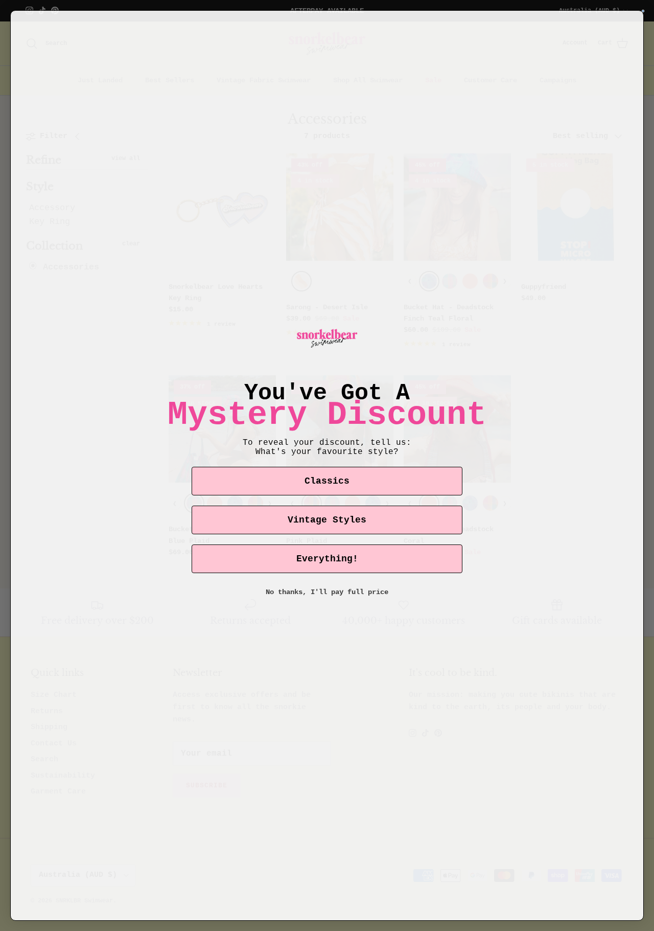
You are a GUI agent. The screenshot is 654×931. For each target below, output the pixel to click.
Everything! (327, 559)
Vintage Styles (327, 520)
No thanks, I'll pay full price (327, 592)
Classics (327, 481)
